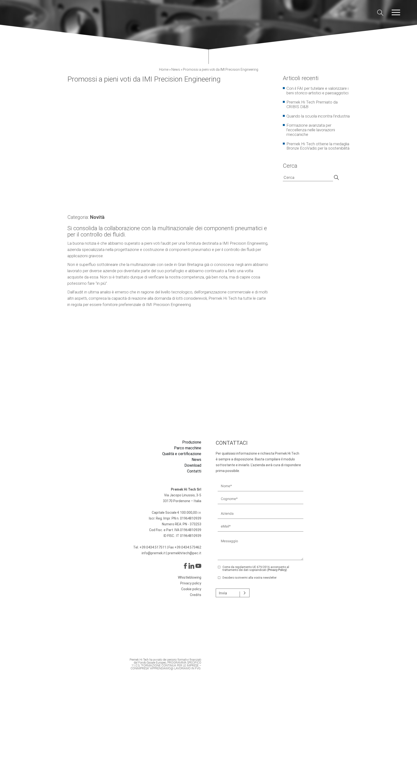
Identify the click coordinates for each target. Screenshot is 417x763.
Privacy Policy (277, 570)
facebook (184, 566)
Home (163, 69)
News (175, 69)
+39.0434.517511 (152, 547)
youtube (198, 566)
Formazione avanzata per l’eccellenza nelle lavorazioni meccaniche (310, 130)
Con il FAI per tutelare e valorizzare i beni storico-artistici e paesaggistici (317, 90)
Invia (223, 593)
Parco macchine (187, 448)
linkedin (191, 566)
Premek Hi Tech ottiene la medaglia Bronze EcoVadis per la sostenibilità (317, 146)
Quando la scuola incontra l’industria (318, 116)
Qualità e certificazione (181, 454)
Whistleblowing (189, 577)
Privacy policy (190, 583)
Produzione (191, 442)
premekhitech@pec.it (184, 553)
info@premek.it (154, 553)
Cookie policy (191, 589)
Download (192, 465)
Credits (195, 595)
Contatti (194, 471)
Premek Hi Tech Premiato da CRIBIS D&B (312, 104)
